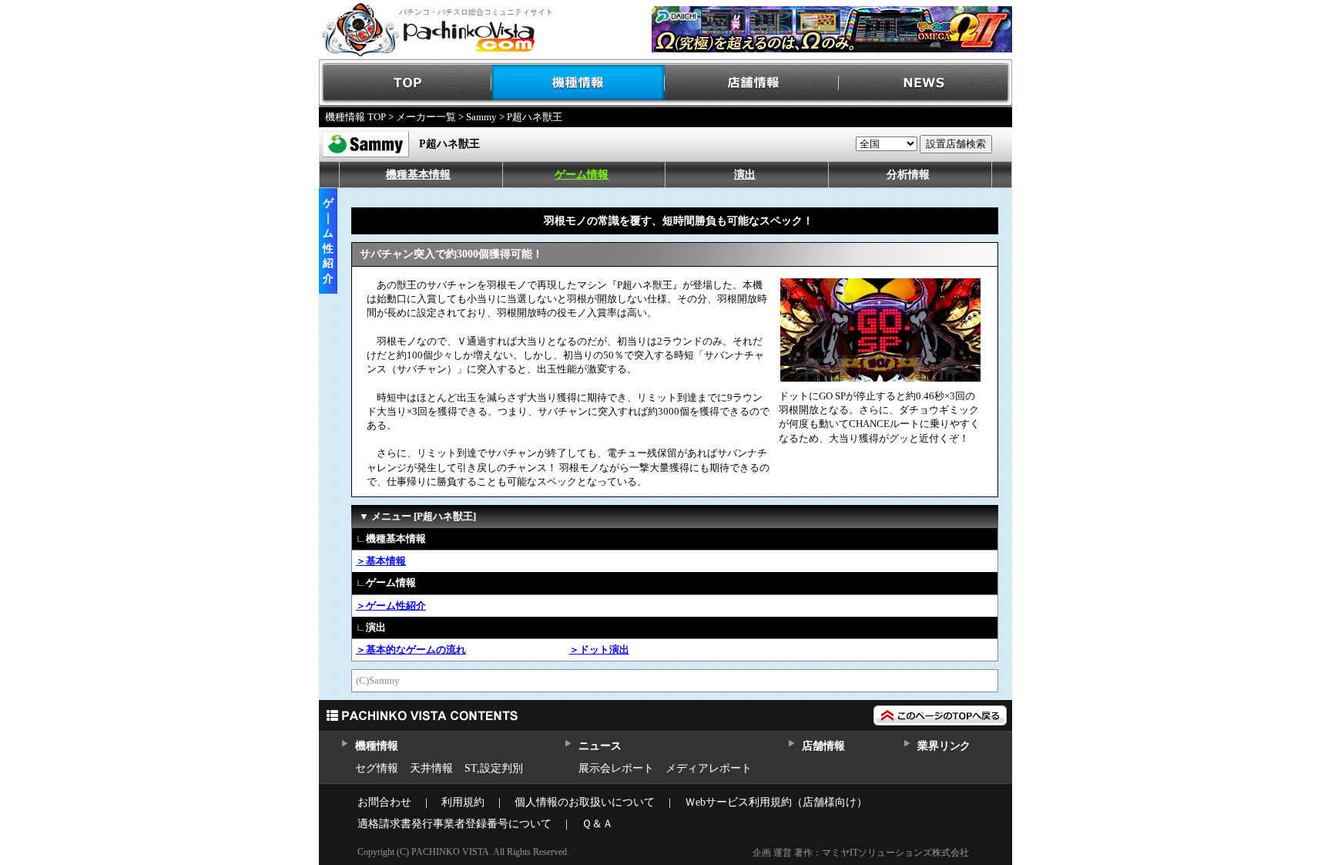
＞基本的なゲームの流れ (411, 649)
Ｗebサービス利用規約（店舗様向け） (776, 802)
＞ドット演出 (599, 649)
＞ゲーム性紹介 (391, 605)
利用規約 (462, 802)
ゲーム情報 (582, 174)
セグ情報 (376, 768)
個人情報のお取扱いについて (585, 802)
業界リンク (944, 746)
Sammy (481, 117)
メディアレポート (709, 768)
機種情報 (579, 83)
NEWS (925, 83)
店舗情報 (752, 83)
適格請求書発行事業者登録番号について (454, 824)
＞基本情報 (381, 561)
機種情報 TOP (355, 117)
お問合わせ (384, 802)
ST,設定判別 (493, 768)
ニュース (599, 746)
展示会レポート (616, 768)
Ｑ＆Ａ (597, 824)
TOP (405, 83)
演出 (745, 174)
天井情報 (431, 768)
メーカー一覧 (426, 117)
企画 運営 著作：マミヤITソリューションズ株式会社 (861, 852)
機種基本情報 (418, 174)
